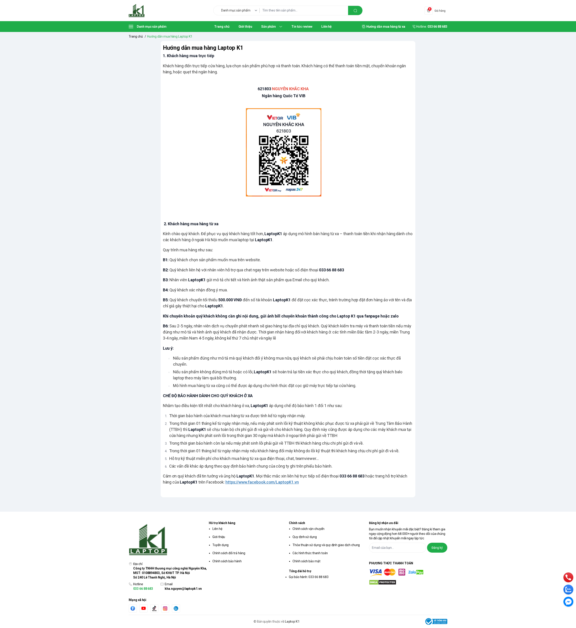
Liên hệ (217, 529)
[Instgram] (165, 608)
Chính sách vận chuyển (308, 529)
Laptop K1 (292, 621)
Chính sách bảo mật (306, 561)
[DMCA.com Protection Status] (408, 582)
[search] (355, 10)
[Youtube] (143, 608)
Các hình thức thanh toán (310, 553)
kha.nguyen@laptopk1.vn (183, 588)
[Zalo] (176, 608)
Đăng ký (437, 547)
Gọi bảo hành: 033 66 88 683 (308, 577)
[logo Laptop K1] (168, 540)
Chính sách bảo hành (227, 561)
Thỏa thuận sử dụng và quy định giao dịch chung (326, 545)
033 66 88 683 (143, 588)
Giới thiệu (218, 537)
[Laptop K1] (136, 10)
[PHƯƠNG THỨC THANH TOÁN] (408, 572)
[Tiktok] (154, 608)
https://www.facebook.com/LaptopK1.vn (262, 482)
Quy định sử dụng (304, 537)
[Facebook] (132, 608)
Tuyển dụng (220, 545)
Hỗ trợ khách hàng (222, 523)
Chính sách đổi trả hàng (228, 553)
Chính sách (297, 523)
